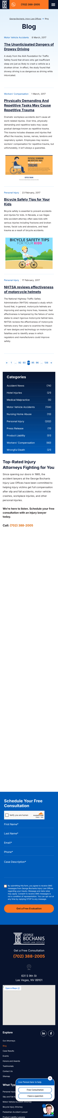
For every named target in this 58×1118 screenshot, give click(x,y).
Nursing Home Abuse (19, 414)
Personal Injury (11, 192)
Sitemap (6, 1076)
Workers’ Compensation (16, 93)
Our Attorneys (9, 1041)
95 (33, 362)
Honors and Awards (11, 1061)
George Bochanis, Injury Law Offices (25, 19)
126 (46, 362)
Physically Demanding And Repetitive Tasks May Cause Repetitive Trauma (27, 105)
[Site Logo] (4, 5)
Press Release (15, 428)
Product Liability (16, 435)
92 (19, 362)
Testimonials (8, 1066)
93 (24, 362)
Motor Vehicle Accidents (16, 37)
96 (37, 362)
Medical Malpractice (18, 399)
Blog (5, 1046)
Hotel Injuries (14, 392)
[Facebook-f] (51, 1033)
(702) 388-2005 (30, 4)
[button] (53, 4)
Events (6, 1056)
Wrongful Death (16, 449)
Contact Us (8, 1071)
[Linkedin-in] (44, 1033)
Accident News (15, 385)
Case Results (8, 1051)
